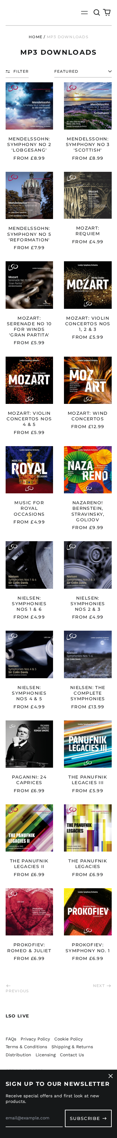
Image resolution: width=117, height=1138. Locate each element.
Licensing (46, 1054)
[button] (97, 13)
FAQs (11, 1038)
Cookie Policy (68, 1038)
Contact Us (72, 1054)
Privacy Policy (35, 1038)
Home (35, 36)
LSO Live (17, 1016)
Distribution (18, 1054)
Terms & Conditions (26, 1046)
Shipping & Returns (72, 1046)
